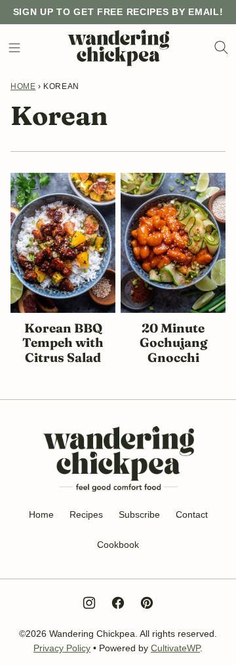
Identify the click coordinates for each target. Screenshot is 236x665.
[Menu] (14, 47)
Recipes (86, 514)
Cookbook (118, 544)
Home (22, 86)
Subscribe (139, 514)
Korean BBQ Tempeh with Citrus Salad (63, 343)
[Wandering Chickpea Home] (118, 47)
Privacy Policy (61, 648)
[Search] (221, 47)
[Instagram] (89, 602)
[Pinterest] (146, 602)
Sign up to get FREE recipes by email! (118, 12)
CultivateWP (175, 648)
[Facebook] (118, 602)
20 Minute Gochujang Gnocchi (173, 343)
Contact (192, 514)
